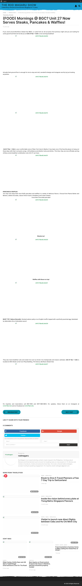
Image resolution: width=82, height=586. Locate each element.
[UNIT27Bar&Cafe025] (41, 216)
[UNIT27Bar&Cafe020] (41, 256)
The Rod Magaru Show (19, 5)
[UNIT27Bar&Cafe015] (41, 129)
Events (43, 516)
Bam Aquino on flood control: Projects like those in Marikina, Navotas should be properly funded (39, 564)
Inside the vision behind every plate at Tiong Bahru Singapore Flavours (60, 499)
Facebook (23, 431)
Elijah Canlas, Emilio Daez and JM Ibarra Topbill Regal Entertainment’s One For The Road (15, 563)
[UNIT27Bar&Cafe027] (41, 380)
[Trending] (5, 475)
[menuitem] (1, 1)
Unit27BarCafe (7, 406)
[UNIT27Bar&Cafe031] (41, 171)
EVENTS (43, 496)
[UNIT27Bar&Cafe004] (41, 52)
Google (59, 431)
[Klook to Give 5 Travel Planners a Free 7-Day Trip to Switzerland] (21, 484)
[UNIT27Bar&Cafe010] (41, 93)
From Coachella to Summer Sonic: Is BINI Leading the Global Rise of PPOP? (67, 548)
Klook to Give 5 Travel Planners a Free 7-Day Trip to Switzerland (60, 479)
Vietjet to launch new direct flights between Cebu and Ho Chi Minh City (59, 520)
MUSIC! (65, 544)
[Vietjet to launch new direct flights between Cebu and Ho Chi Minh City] (21, 525)
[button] (76, 6)
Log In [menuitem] (4, 1)
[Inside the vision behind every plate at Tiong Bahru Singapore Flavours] (21, 505)
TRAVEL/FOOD (8, 15)
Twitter (23, 435)
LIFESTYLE (31, 560)
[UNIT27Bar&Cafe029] (41, 340)
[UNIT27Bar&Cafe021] (41, 299)
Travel (42, 475)
